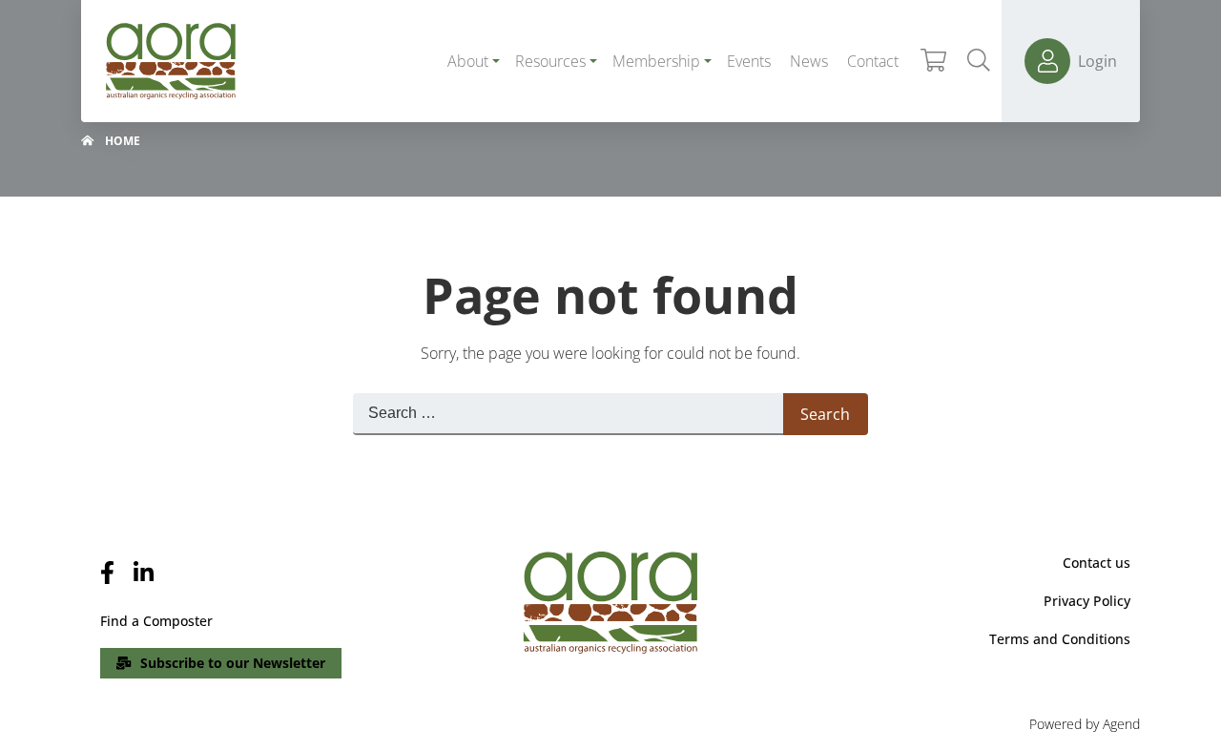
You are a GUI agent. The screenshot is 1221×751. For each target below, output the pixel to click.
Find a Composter (156, 621)
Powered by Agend (1084, 724)
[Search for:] (568, 414)
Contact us (1096, 562)
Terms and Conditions (1059, 639)
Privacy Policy (1087, 601)
